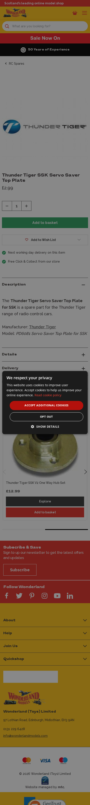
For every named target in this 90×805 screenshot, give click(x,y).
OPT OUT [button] (46, 417)
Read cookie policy (48, 395)
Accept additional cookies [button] (46, 405)
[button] (45, 426)
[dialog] (45, 402)
